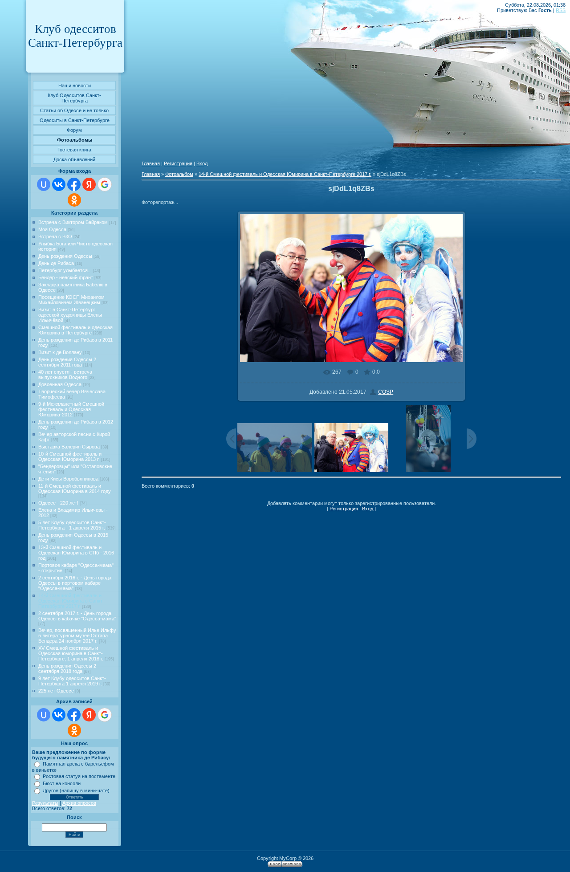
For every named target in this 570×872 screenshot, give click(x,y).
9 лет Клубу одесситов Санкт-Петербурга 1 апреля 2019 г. (72, 681)
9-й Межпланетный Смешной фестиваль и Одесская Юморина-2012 (71, 409)
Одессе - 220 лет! (58, 502)
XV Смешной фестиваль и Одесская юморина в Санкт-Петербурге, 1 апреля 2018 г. (70, 653)
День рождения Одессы (65, 256)
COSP (385, 392)
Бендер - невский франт (65, 277)
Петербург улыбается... (65, 270)
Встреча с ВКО (55, 236)
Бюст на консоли (62, 783)
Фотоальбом (179, 174)
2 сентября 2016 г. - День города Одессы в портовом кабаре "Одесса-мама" (74, 583)
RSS (561, 10)
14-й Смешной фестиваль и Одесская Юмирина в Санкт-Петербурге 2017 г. (71, 601)
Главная (151, 163)
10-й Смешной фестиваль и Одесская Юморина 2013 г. (70, 456)
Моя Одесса (52, 229)
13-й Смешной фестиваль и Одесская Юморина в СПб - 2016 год (76, 553)
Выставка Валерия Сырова (69, 446)
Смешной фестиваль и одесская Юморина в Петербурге (75, 330)
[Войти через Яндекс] (89, 184)
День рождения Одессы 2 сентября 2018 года (67, 668)
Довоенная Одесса (59, 384)
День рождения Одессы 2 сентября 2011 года (67, 362)
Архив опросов (79, 803)
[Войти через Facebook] (74, 184)
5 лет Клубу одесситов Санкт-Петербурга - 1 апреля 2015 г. (72, 525)
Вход (202, 163)
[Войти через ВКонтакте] (58, 184)
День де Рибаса (56, 263)
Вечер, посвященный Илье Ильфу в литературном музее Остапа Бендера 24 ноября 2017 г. (77, 636)
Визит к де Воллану (60, 352)
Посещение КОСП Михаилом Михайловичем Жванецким (71, 299)
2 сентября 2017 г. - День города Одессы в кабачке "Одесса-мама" (77, 616)
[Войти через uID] (43, 184)
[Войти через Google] (105, 184)
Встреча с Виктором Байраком (73, 222)
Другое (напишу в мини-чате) (76, 790)
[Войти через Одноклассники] (74, 200)
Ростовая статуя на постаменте (79, 776)
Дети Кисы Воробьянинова (68, 478)
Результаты (45, 803)
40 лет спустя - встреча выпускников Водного (65, 374)
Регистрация (178, 163)
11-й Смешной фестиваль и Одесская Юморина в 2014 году (74, 488)
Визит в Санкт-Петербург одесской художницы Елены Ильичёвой (70, 315)
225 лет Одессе (56, 690)
